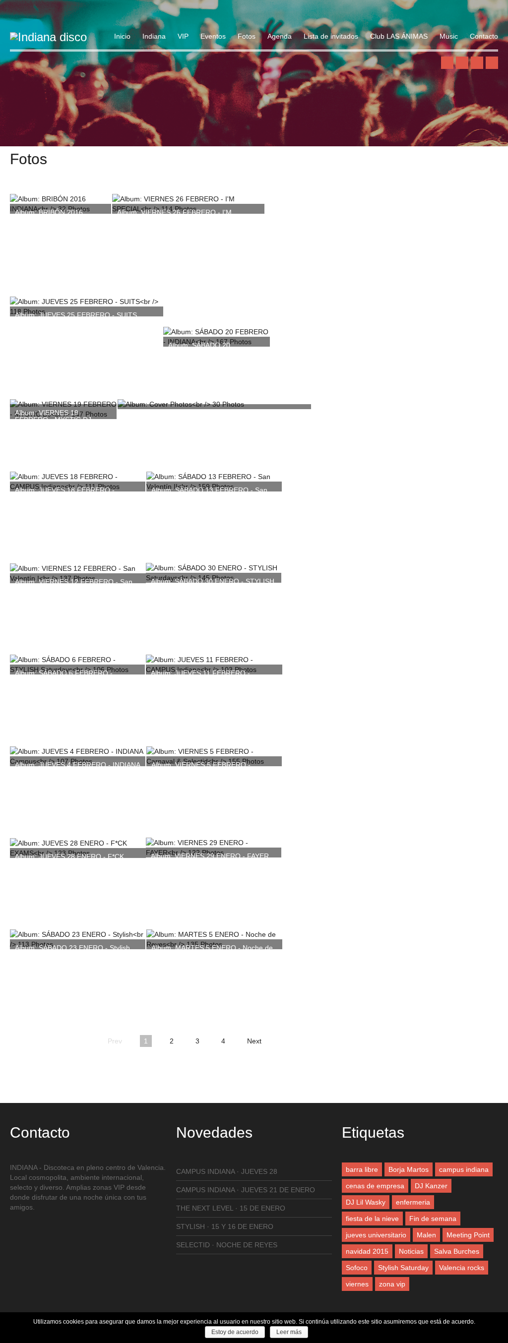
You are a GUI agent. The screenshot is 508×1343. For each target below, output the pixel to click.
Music (449, 36)
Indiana (154, 36)
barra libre (362, 1169)
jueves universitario (376, 1235)
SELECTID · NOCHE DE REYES (226, 1245)
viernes (357, 1284)
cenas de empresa (375, 1186)
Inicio (122, 36)
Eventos (213, 36)
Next (254, 1041)
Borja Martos (408, 1169)
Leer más (289, 1332)
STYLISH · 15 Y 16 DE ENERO (224, 1226)
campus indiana (464, 1169)
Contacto (484, 36)
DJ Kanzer (431, 1186)
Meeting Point (468, 1235)
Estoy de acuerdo (234, 1332)
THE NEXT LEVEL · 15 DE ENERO (230, 1208)
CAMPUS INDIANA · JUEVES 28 (226, 1171)
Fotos (246, 36)
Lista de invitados (331, 36)
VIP (183, 36)
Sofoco (357, 1268)
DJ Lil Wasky (365, 1202)
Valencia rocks (461, 1268)
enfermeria (413, 1202)
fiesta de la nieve (372, 1218)
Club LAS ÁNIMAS (399, 36)
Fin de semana (432, 1218)
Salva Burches (456, 1251)
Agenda (279, 36)
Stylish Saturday (403, 1268)
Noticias (411, 1251)
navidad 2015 (367, 1251)
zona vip (392, 1284)
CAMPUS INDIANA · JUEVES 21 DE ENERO (245, 1190)
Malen (426, 1235)
